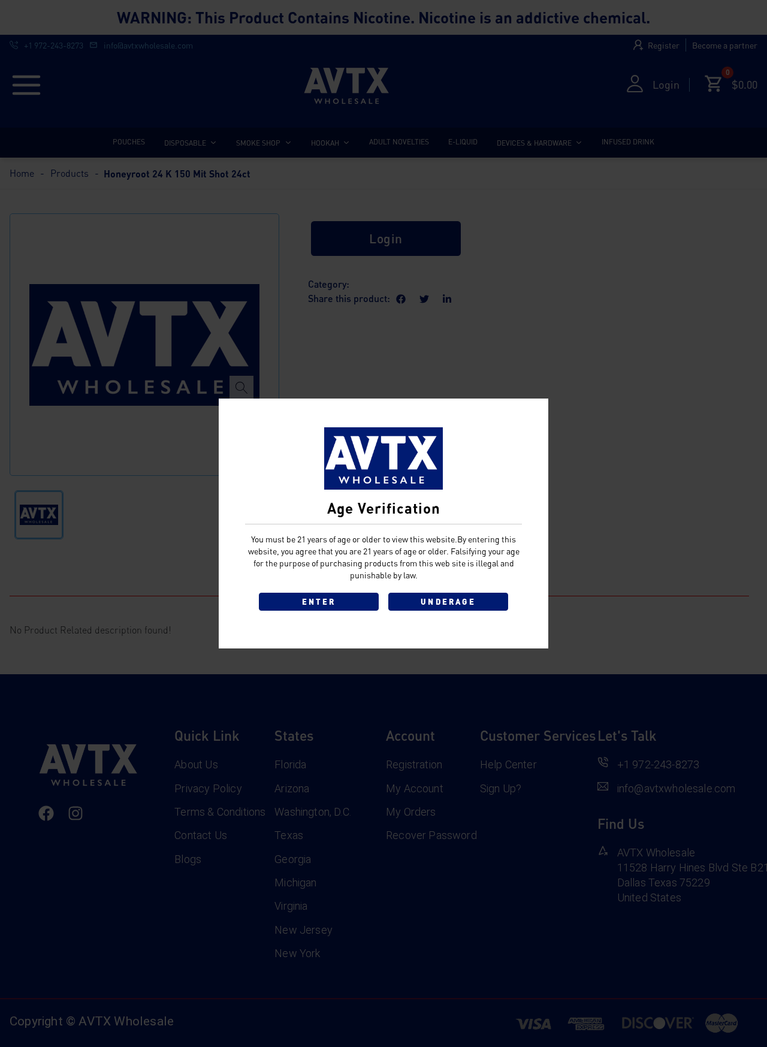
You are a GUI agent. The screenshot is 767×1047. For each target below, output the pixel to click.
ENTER (319, 602)
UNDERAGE (448, 602)
